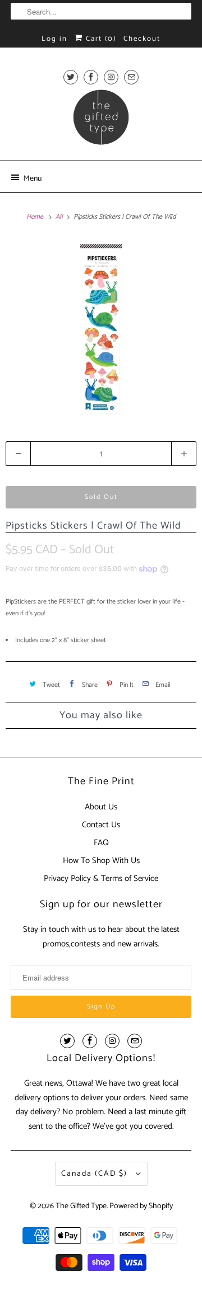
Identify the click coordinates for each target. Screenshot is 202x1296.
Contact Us (101, 825)
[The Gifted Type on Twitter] (70, 76)
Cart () (99, 39)
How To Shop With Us (101, 861)
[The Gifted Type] (101, 120)
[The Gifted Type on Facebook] (91, 76)
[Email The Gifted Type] (131, 76)
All (60, 216)
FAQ (101, 843)
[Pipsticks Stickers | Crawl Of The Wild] (101, 329)
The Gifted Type (81, 1206)
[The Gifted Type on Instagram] (111, 76)
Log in (54, 39)
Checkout (141, 39)
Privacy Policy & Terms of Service (101, 878)
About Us (101, 807)
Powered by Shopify (141, 1206)
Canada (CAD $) (95, 1173)
